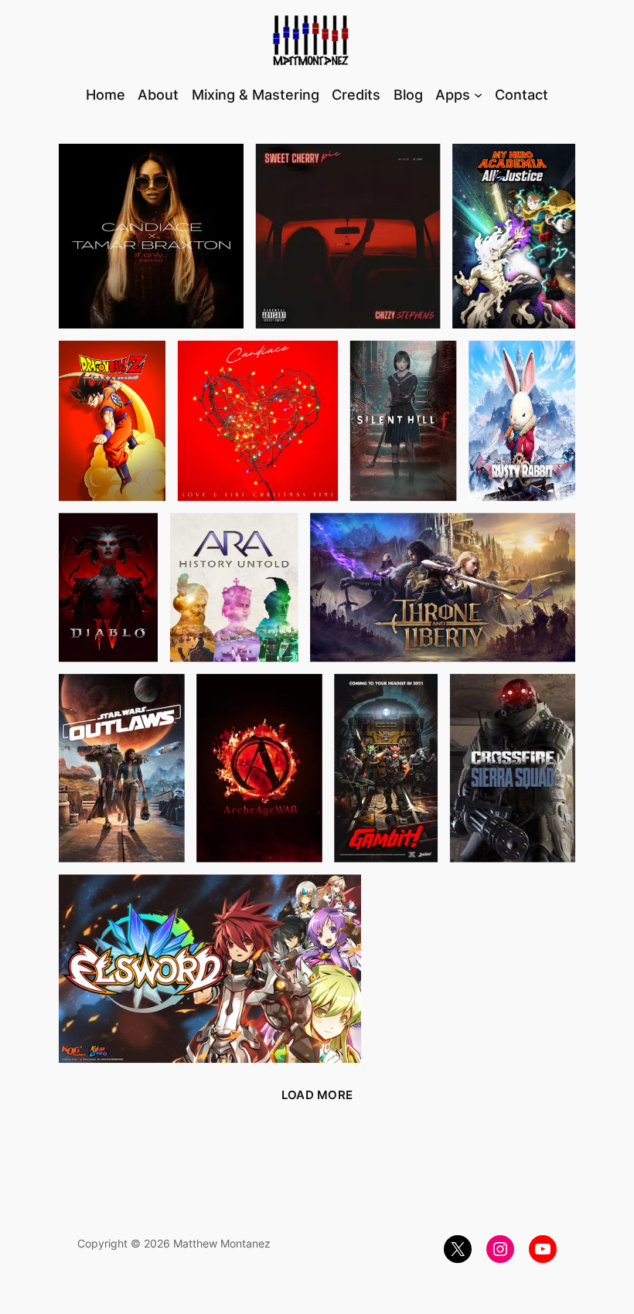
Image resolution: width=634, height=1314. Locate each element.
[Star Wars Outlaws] (122, 768)
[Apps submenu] (478, 94)
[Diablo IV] (108, 587)
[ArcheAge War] (259, 768)
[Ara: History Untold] (233, 587)
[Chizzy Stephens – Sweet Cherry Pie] (348, 236)
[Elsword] (210, 969)
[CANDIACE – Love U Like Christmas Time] (257, 420)
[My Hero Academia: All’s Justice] (514, 236)
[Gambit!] (386, 768)
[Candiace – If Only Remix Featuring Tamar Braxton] (151, 236)
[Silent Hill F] (403, 420)
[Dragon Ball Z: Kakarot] (112, 420)
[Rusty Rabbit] (522, 420)
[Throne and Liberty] (443, 587)
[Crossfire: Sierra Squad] (512, 768)
